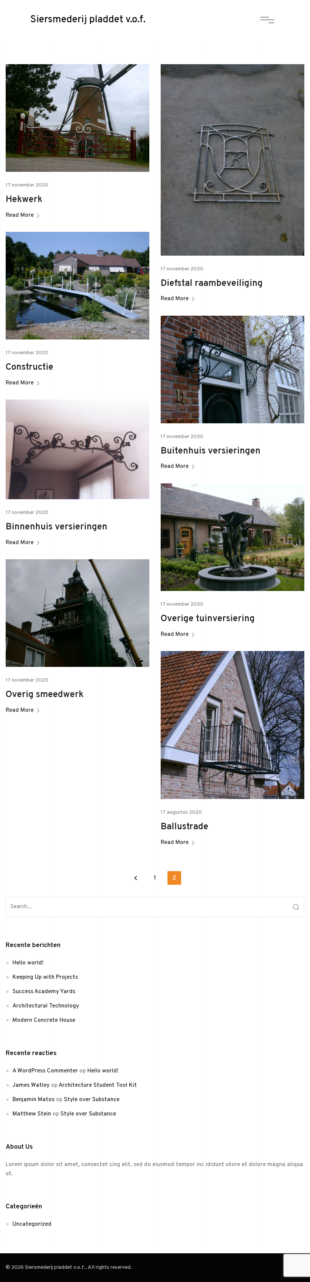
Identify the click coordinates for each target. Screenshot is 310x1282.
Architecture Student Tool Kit (98, 1085)
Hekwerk (24, 199)
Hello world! (27, 963)
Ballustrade (184, 827)
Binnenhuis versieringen (56, 527)
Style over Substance (91, 1099)
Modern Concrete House (43, 1020)
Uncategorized (31, 1224)
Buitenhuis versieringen (210, 451)
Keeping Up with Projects (45, 977)
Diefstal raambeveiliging (212, 283)
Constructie (29, 367)
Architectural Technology (45, 1006)
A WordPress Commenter (45, 1071)
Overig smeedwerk (45, 694)
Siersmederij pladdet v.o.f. (88, 20)
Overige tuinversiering (208, 619)
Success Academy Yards (43, 991)
